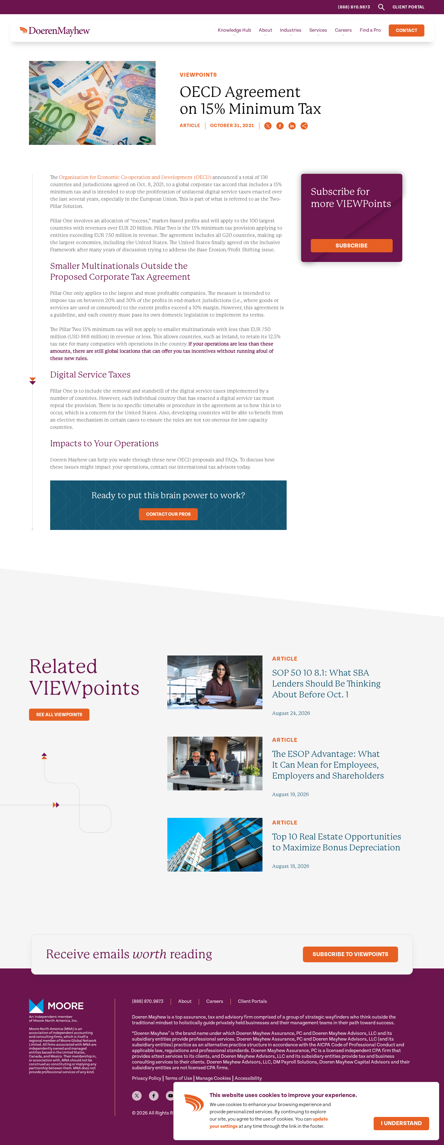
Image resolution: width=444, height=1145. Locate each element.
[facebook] (280, 125)
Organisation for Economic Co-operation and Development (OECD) (135, 177)
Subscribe (352, 245)
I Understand (401, 1123)
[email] (304, 125)
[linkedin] (292, 125)
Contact (406, 30)
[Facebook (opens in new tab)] (154, 1096)
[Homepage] (55, 30)
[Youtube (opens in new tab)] (170, 1096)
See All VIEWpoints (59, 715)
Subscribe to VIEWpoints (350, 954)
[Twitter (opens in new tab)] (137, 1096)
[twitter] (268, 125)
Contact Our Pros (168, 514)
